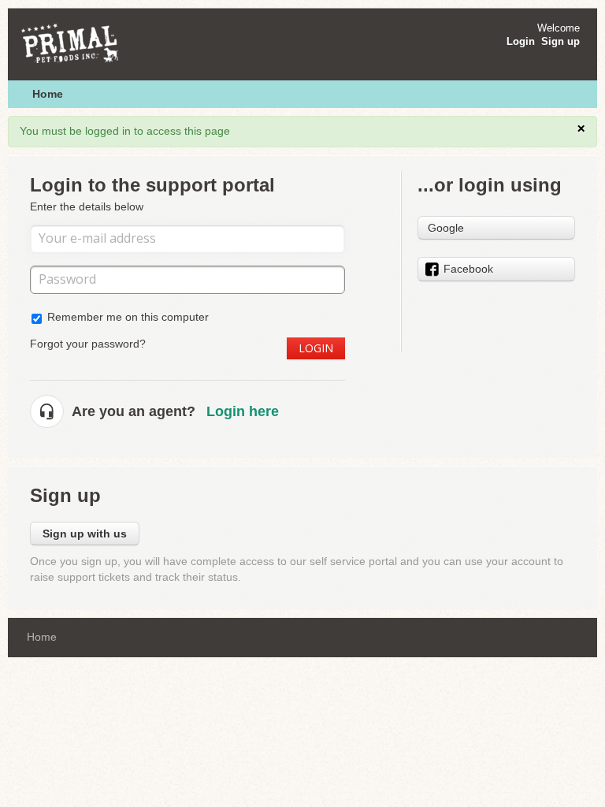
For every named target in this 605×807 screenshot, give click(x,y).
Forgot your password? (88, 343)
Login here (242, 411)
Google (446, 227)
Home (47, 93)
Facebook (468, 268)
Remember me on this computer (128, 317)
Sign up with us (85, 533)
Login (316, 347)
